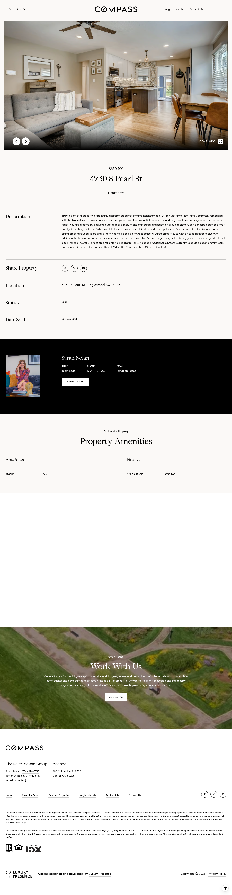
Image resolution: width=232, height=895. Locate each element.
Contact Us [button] (116, 697)
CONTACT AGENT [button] (75, 381)
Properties (14, 9)
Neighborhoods (173, 9)
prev (16, 141)
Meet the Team (30, 795)
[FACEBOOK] (204, 794)
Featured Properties (58, 795)
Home (9, 795)
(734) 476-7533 (96, 370)
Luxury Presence (100, 874)
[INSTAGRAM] (213, 794)
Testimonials (112, 795)
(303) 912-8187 (31, 775)
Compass (86, 812)
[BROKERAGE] (223, 794)
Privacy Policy (217, 874)
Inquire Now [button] (116, 193)
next (26, 141)
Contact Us (135, 795)
